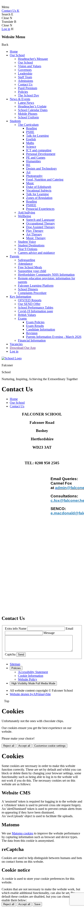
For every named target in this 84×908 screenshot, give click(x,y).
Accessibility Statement (33, 672)
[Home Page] (12, 358)
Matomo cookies (22, 833)
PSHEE (31, 205)
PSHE (30, 132)
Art (28, 172)
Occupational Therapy (40, 223)
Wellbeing (24, 216)
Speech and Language (40, 219)
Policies (23, 91)
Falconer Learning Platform (35, 285)
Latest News (26, 102)
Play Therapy (34, 230)
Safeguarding (26, 260)
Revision (32, 333)
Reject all (8, 745)
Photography (34, 176)
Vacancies (16, 344)
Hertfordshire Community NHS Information (46, 274)
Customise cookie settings (50, 745)
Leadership (25, 73)
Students (15, 121)
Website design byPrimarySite (30, 694)
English (31, 139)
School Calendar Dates (33, 110)
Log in (6, 29)
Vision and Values (29, 66)
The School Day (28, 95)
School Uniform (28, 117)
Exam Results (35, 326)
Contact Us (25, 84)
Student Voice (27, 241)
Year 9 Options (27, 249)
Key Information (20, 296)
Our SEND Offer (29, 304)
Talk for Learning (37, 135)
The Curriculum (28, 124)
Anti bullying (26, 212)
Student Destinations (31, 245)
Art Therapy (34, 234)
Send (21, 654)
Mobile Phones (27, 113)
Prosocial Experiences (40, 208)
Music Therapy (36, 238)
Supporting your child (32, 271)
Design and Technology (41, 168)
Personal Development (40, 154)
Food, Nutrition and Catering (44, 179)
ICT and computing (38, 150)
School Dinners (28, 289)
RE (28, 165)
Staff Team (25, 77)
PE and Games (35, 157)
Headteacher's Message (33, 59)
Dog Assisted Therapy (40, 227)
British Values (27, 315)
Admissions (25, 80)
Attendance (25, 263)
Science (31, 146)
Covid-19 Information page (35, 311)
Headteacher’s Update (32, 106)
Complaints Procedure (32, 293)
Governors (25, 70)
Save (37, 904)
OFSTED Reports (29, 300)
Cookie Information (30, 675)
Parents (14, 256)
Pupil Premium (27, 88)
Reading (31, 128)
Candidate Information (40, 329)
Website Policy (27, 679)
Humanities (33, 161)
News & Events (20, 99)
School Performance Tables (35, 307)
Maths (30, 143)
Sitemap (15, 664)
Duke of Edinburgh (38, 187)
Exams (22, 318)
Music (30, 183)
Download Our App (23, 347)
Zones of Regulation (39, 198)
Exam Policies (35, 322)
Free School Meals (30, 267)
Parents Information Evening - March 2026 (53, 336)
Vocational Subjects (38, 190)
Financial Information (32, 340)
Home (14, 51)
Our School (17, 55)
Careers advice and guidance (36, 252)
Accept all (24, 745)
